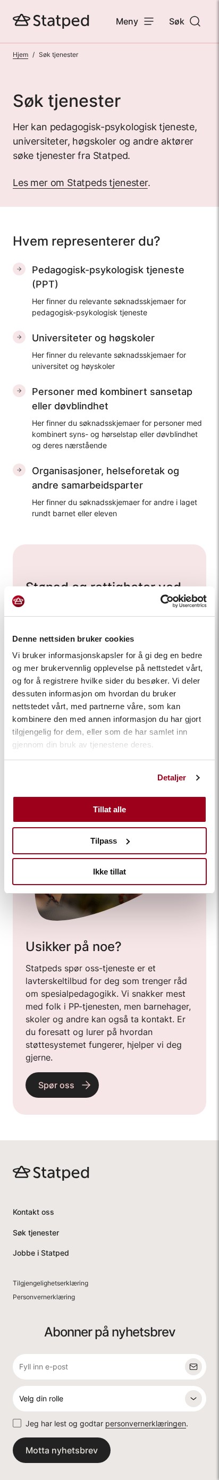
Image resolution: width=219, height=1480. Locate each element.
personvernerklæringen (145, 1423)
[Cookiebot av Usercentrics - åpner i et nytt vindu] (160, 601)
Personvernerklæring (44, 1297)
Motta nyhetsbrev (62, 1450)
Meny (127, 21)
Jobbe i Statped (41, 1252)
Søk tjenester (36, 1232)
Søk (176, 21)
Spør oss (56, 1085)
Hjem (20, 54)
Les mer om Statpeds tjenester (80, 182)
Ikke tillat (109, 871)
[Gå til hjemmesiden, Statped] (51, 21)
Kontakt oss (33, 1211)
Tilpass (103, 840)
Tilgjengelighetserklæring (50, 1283)
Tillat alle (109, 809)
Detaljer (172, 777)
